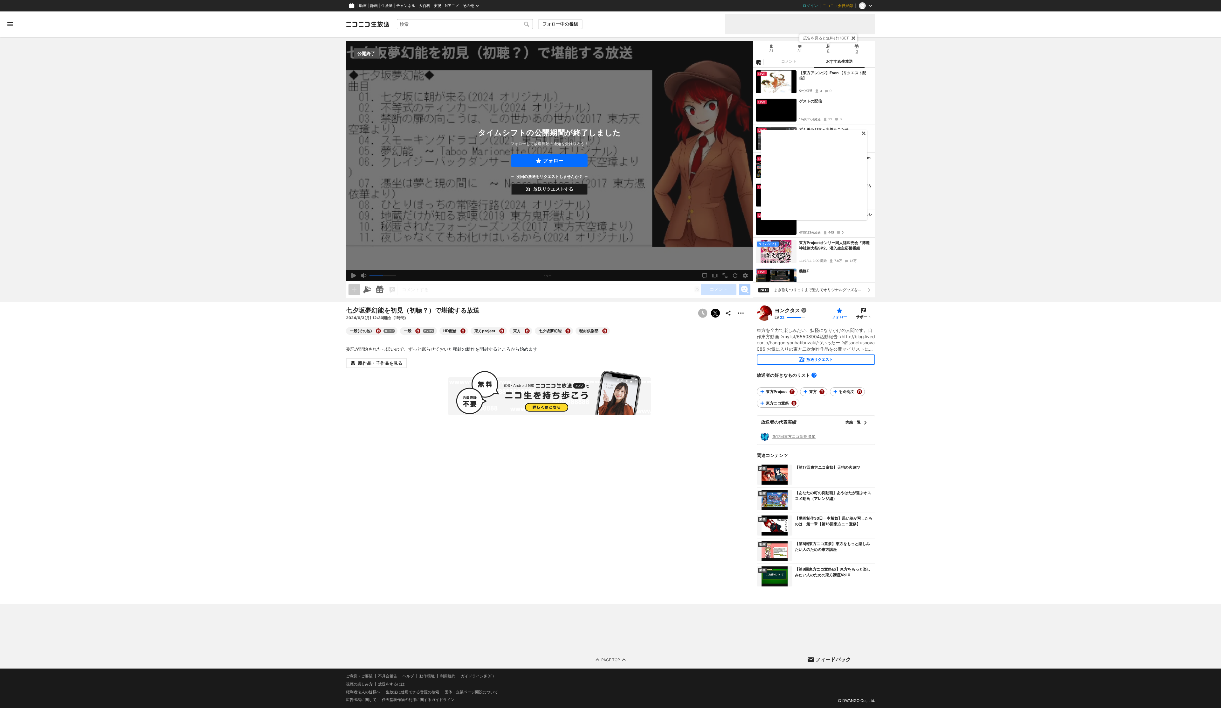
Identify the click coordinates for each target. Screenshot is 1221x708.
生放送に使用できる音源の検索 (412, 692)
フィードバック (833, 659)
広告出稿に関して (361, 699)
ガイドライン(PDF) (477, 676)
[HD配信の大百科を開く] (463, 330)
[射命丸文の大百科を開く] (859, 391)
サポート (863, 316)
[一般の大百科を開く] (417, 330)
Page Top (610, 659)
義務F (804, 271)
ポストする (715, 313)
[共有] (728, 313)
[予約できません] (702, 313)
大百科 (424, 6)
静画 (374, 6)
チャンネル (405, 6)
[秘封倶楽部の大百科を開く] (604, 330)
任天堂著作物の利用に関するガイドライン (418, 700)
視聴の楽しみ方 (359, 684)
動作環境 (427, 676)
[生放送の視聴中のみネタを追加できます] (354, 289)
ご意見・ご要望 (359, 676)
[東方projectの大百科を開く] (501, 330)
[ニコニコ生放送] (367, 24)
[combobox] (465, 24)
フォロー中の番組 (560, 23)
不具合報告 (387, 676)
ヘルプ (408, 676)
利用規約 (447, 676)
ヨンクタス (787, 310)
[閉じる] (853, 38)
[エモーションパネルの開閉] (744, 289)
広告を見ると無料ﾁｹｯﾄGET (826, 38)
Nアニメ (452, 6)
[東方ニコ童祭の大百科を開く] (794, 403)
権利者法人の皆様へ (363, 692)
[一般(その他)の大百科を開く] (378, 330)
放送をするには (391, 684)
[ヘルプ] (814, 375)
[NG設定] (758, 62)
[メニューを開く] (10, 24)
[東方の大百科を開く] (527, 330)
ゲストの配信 (810, 101)
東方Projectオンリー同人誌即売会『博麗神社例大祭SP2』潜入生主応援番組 (834, 245)
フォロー (553, 160)
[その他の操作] (740, 313)
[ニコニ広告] (367, 289)
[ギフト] (379, 289)
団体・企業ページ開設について (471, 692)
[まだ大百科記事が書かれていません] (803, 310)
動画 (363, 6)
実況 (437, 6)
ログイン (810, 6)
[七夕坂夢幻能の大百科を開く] (567, 330)
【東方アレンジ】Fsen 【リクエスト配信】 (832, 75)
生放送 (387, 6)
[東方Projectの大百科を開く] (792, 391)
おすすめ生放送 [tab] (839, 61)
